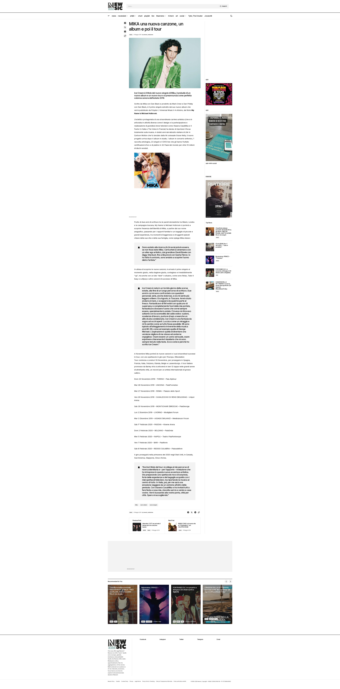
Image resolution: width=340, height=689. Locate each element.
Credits (118, 681)
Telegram (200, 639)
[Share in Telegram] (125, 31)
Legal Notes (138, 681)
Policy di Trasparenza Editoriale (164, 681)
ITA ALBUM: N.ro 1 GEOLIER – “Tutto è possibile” (222, 245)
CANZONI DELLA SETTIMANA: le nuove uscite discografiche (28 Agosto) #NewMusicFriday (223, 285)
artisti (144, 530)
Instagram (163, 639)
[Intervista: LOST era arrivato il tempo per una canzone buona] (147, 526)
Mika (136, 505)
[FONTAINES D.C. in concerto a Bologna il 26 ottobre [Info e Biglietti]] (210, 272)
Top (116, 621)
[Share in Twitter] (125, 27)
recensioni (149, 621)
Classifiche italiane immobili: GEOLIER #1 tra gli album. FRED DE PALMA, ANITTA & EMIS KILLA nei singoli (223, 231)
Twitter (181, 639)
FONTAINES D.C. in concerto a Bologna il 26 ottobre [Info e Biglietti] (223, 270)
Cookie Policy (124, 681)
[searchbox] (172, 6)
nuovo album (144, 505)
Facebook (143, 639)
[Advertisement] (165, 203)
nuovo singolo (153, 505)
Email (218, 639)
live (217, 275)
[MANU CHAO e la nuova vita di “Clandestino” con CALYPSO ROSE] (183, 526)
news (131, 34)
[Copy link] (125, 36)
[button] (109, 16)
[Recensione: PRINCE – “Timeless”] (210, 260)
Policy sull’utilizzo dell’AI (180, 681)
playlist (211, 619)
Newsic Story (111, 681)
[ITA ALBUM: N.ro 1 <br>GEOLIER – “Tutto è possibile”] (210, 247)
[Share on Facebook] (125, 23)
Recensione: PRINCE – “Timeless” (223, 257)
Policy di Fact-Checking (148, 681)
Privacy (131, 681)
